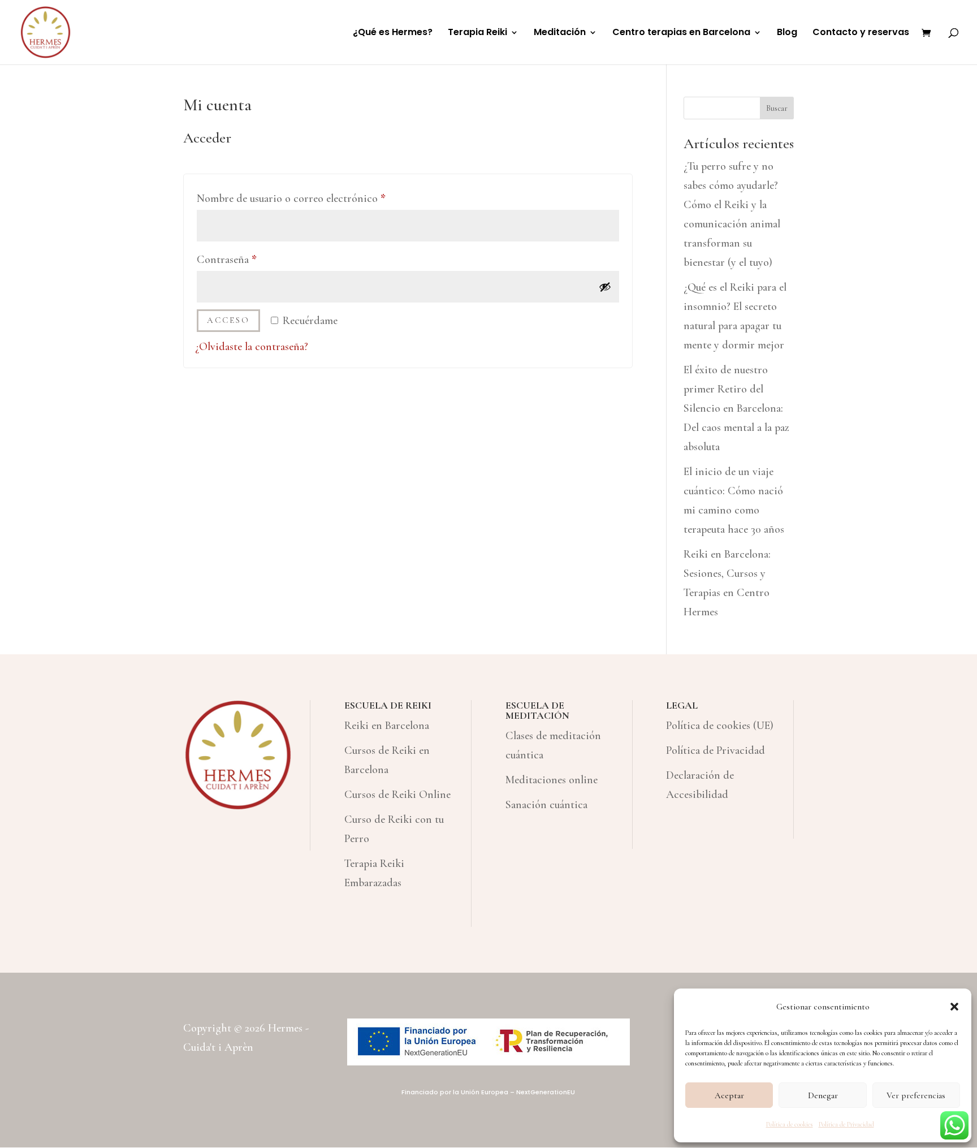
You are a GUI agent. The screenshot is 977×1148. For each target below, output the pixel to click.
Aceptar (729, 1095)
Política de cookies (789, 1124)
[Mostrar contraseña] (605, 286)
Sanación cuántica (546, 805)
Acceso (228, 320)
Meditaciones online (551, 780)
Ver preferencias (916, 1095)
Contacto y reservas (860, 33)
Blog (787, 33)
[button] (954, 1006)
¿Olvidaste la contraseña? (251, 346)
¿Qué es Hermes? (393, 33)
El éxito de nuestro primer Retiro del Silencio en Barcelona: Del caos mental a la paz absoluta (736, 408)
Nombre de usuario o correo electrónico (318, 198)
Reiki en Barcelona (386, 725)
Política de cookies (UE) (719, 725)
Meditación (560, 33)
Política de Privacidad (846, 1124)
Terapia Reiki (477, 33)
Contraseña (253, 259)
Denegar (823, 1095)
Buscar (777, 108)
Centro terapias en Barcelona (681, 33)
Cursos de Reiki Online (397, 794)
